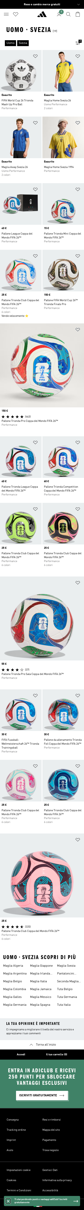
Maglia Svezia (66, 965)
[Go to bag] (77, 14)
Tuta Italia (64, 1005)
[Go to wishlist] (15, 14)
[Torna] (42, 16)
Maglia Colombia (14, 989)
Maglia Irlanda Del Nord (40, 974)
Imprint (11, 1140)
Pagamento (49, 1140)
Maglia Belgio (12, 981)
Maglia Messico (40, 997)
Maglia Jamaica (40, 989)
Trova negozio (50, 1150)
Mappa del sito (51, 1130)
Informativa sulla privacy (57, 1180)
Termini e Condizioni (19, 1190)
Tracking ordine (16, 1130)
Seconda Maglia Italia (68, 982)
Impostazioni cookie (18, 1170)
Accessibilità (50, 1190)
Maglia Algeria (13, 965)
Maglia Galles (12, 997)
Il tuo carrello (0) (56, 1054)
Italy (47, 1204)
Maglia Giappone (41, 965)
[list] (35, 43)
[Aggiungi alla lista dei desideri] (35, 57)
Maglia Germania (14, 1005)
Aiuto (10, 1150)
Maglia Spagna (40, 1005)
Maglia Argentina (15, 973)
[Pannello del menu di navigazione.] (6, 14)
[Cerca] (68, 14)
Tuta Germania (67, 997)
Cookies (11, 1180)
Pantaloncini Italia (65, 974)
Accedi (21, 1054)
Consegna (13, 1119)
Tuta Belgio (64, 989)
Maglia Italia (38, 981)
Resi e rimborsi (51, 1119)
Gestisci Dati (50, 1170)
